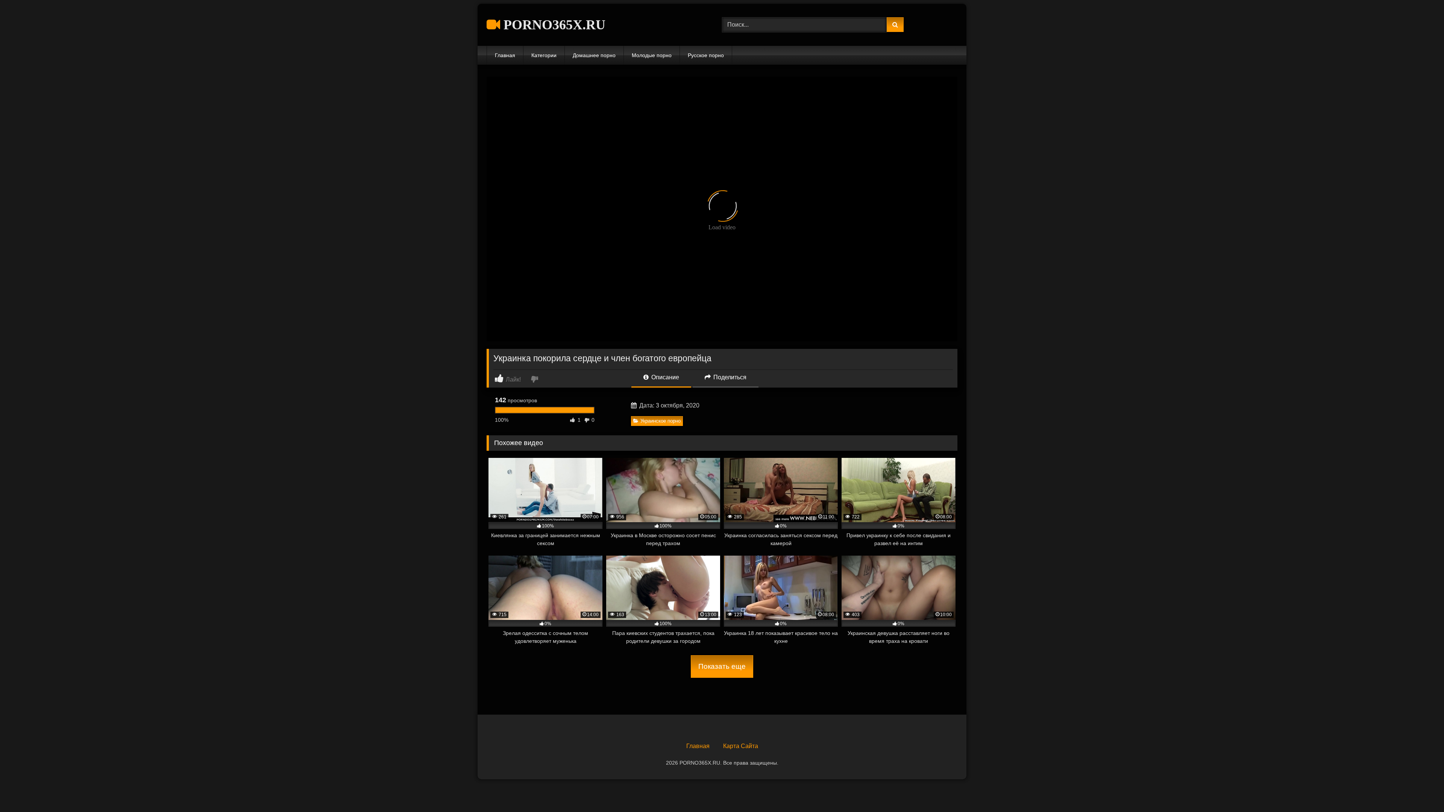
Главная (505, 55)
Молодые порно (652, 55)
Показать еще (722, 666)
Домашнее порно (594, 55)
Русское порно (706, 55)
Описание (664, 377)
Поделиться (729, 377)
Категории (544, 55)
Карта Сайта (740, 746)
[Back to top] (1420, 789)
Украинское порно (660, 421)
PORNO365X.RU (552, 24)
